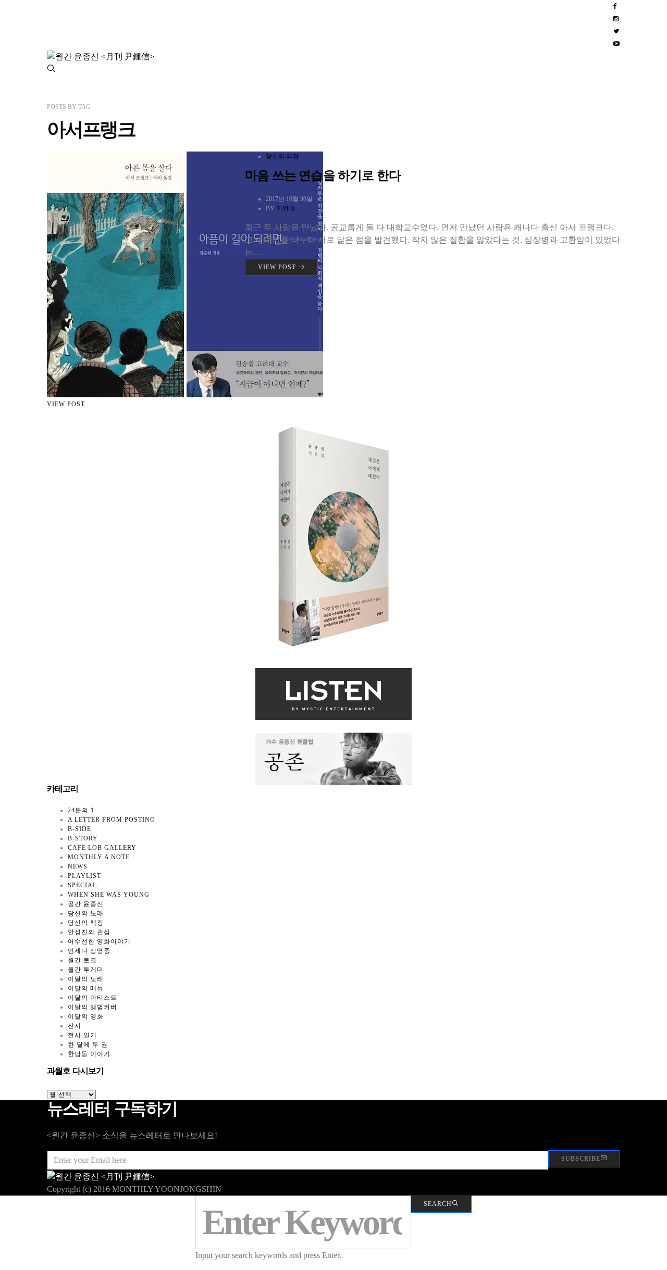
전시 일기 (82, 1035)
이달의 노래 (86, 979)
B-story (83, 838)
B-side (79, 829)
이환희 (285, 208)
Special (82, 885)
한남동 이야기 (89, 1054)
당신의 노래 (86, 913)
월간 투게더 (86, 969)
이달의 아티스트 (92, 997)
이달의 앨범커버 (92, 1007)
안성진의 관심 (89, 932)
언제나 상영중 (89, 950)
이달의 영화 (86, 1016)
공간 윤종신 (86, 904)
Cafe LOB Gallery (102, 847)
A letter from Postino (111, 819)
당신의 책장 (282, 156)
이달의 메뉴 (86, 988)
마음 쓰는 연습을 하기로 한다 (323, 175)
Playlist (84, 875)
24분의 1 (81, 810)
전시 (74, 1025)
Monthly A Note (99, 857)
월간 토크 (82, 960)
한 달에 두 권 (88, 1044)
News (78, 866)
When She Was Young (109, 894)
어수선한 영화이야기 (99, 941)
